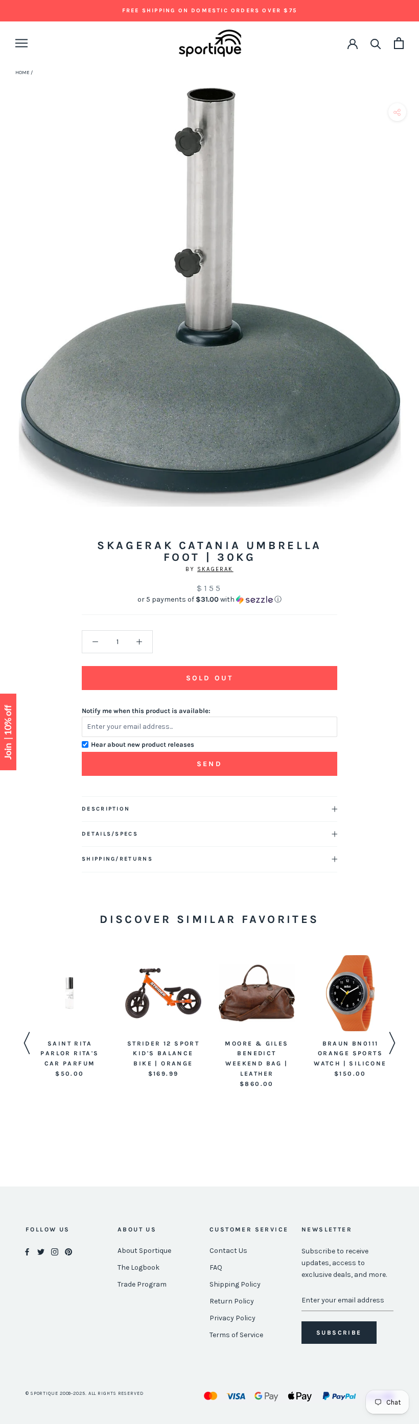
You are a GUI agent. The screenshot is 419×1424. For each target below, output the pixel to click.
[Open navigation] (21, 43)
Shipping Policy (235, 1284)
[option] (69, 1017)
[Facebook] (27, 1251)
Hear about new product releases (142, 744)
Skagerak (215, 569)
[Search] (375, 43)
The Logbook (138, 1267)
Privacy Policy (232, 1318)
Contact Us (228, 1250)
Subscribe (339, 1332)
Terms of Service (236, 1335)
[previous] (11, 308)
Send (209, 764)
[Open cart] (399, 43)
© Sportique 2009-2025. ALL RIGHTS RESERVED (85, 1393)
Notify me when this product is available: (146, 711)
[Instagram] (54, 1251)
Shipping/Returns (117, 859)
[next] (407, 308)
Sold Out (209, 678)
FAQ (216, 1267)
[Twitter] (40, 1251)
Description (106, 808)
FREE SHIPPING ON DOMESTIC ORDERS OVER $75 (209, 10)
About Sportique (144, 1250)
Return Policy (232, 1301)
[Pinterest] (68, 1251)
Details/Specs (110, 833)
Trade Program (142, 1284)
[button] (209, 599)
